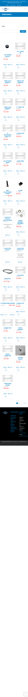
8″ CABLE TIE (20, 107)
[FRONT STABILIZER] (8, 348)
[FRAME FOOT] (20, 298)
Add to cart (6, 66)
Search (23, 31)
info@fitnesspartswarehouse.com (14, 2)
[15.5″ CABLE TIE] (20, 46)
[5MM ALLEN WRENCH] (20, 75)
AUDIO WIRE (20, 161)
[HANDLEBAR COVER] (8, 378)
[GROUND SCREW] (20, 350)
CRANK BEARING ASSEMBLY (20, 222)
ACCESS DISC (20, 133)
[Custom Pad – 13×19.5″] (8, 243)
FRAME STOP (7, 328)
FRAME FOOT (20, 303)
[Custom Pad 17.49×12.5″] (20, 243)
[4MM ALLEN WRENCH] (8, 75)
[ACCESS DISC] (20, 128)
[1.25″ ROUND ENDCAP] (8, 48)
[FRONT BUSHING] (20, 322)
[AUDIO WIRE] (20, 155)
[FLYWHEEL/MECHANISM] (8, 298)
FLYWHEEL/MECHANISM (8, 303)
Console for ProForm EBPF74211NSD (7, 219)
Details (10, 64)
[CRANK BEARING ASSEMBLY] (20, 214)
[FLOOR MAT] (20, 270)
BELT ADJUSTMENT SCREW (8, 192)
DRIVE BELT (7, 278)
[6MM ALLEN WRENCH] (8, 101)
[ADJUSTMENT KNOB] (8, 155)
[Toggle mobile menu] (25, 8)
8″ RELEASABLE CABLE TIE (7, 135)
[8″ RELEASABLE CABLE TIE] (8, 128)
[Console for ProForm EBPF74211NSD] (8, 212)
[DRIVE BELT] (8, 272)
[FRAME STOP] (8, 322)
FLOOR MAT (20, 275)
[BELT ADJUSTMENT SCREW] (8, 184)
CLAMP (20, 190)
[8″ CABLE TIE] (20, 101)
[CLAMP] (20, 184)
